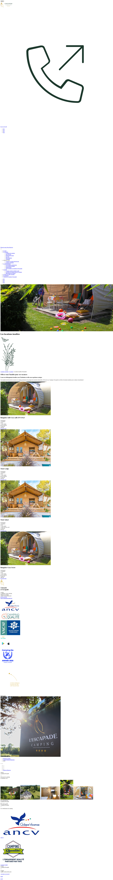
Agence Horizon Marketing (9, 759)
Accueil (4, 250)
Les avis (7, 256)
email (2, 876)
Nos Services (8, 254)
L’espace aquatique (10, 262)
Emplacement (8, 267)
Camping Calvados (4, 371)
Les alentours (6, 275)
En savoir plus (3, 428)
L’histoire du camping (10, 253)
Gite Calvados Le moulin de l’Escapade (14, 268)
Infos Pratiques (9, 257)
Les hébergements (7, 263)
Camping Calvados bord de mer (12, 261)
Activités (5, 269)
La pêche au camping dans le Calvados (14, 272)
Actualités (8, 259)
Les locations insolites (10, 266)
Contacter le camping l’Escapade (10, 276)
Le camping (5, 252)
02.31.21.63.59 (4, 597)
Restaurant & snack (10, 255)
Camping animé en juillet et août (12, 270)
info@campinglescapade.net (6, 598)
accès (2, 878)
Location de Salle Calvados (8, 274)
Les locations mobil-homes (11, 265)
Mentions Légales (6, 758)
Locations (11, 371)
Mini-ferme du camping (10, 273)
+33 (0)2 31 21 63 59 (5, 874)
